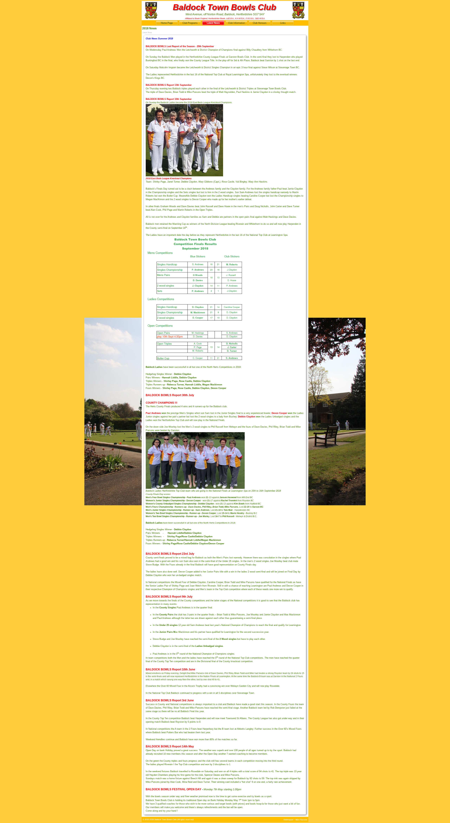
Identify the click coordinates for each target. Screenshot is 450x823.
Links (283, 23)
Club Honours (259, 23)
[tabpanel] (225, 425)
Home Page (167, 23)
